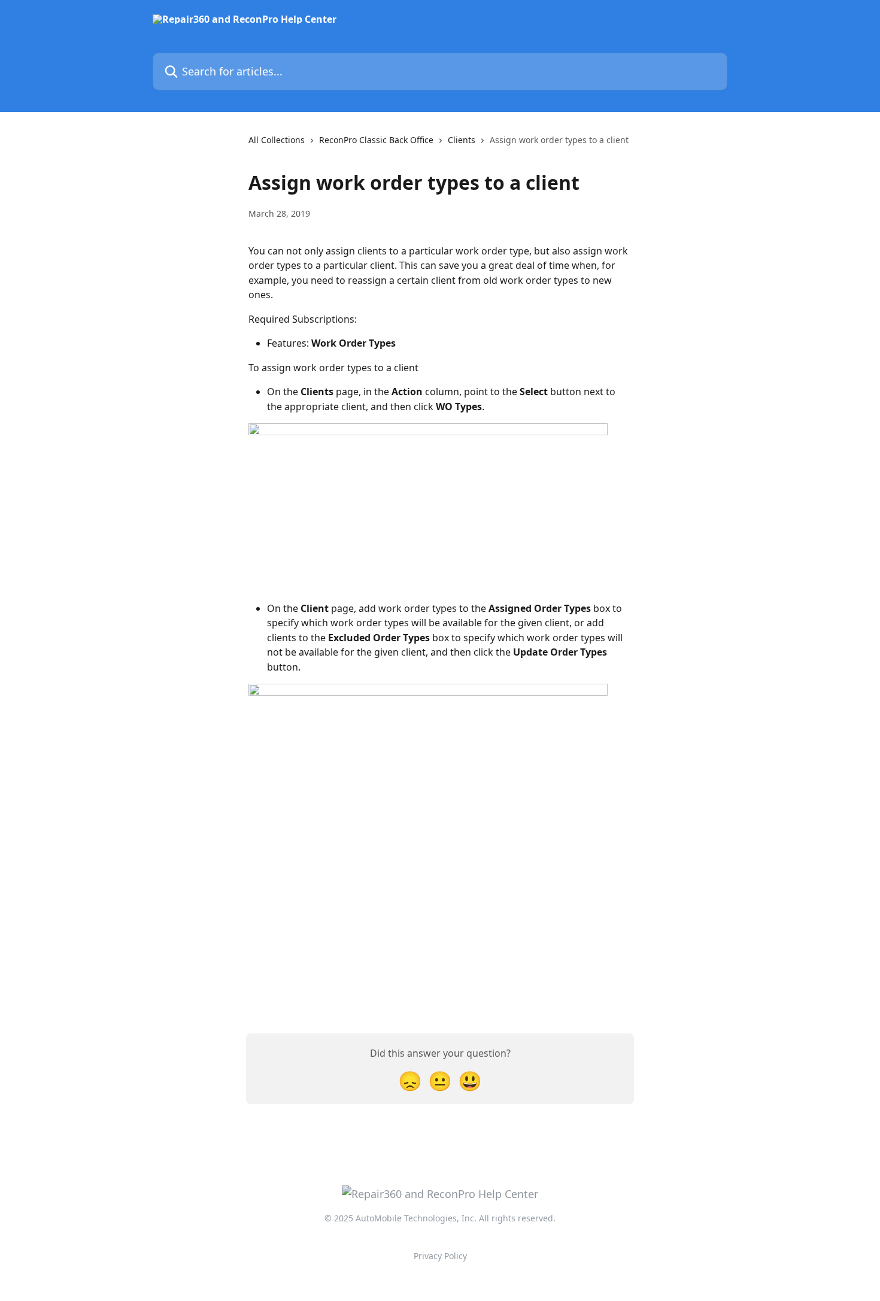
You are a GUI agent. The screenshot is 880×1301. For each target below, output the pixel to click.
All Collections (276, 139)
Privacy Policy (440, 1255)
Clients (461, 139)
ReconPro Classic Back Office (376, 139)
